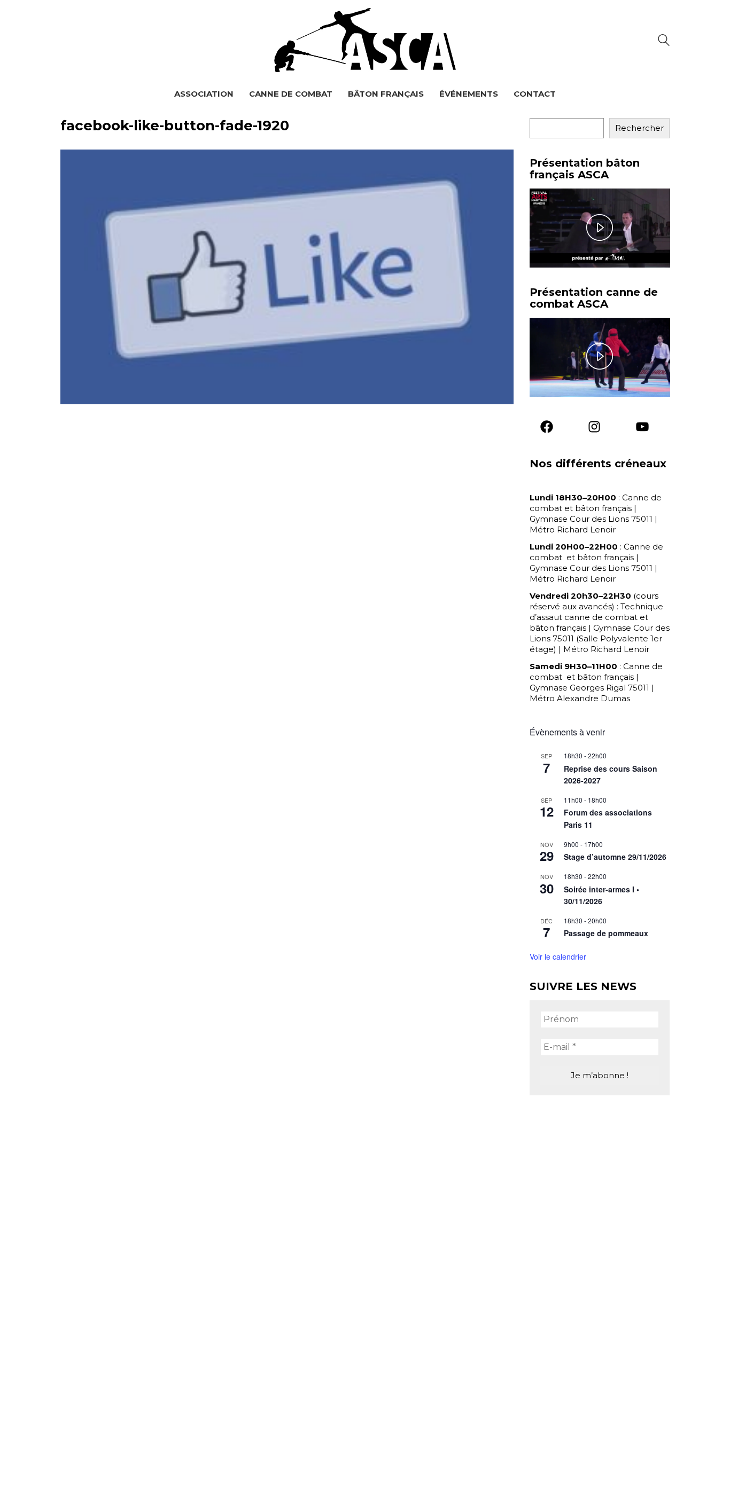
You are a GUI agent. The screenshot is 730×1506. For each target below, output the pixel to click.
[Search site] (664, 41)
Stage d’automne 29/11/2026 (615, 856)
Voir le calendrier (558, 956)
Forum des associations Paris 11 (608, 818)
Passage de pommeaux (606, 933)
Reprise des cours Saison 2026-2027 (610, 774)
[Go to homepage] (365, 40)
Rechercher (639, 128)
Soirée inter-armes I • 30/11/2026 (601, 895)
